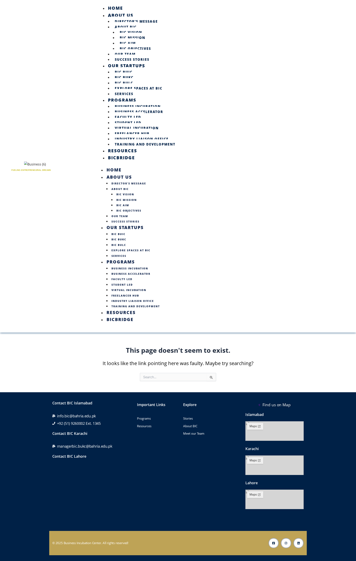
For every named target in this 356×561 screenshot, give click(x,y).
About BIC (126, 27)
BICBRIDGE (121, 158)
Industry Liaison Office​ (142, 139)
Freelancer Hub (132, 133)
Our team (125, 54)
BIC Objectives (135, 48)
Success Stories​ (132, 59)
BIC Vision (131, 32)
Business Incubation (138, 106)
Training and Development (145, 144)
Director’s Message (136, 21)
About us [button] (119, 177)
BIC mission (132, 37)
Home (115, 8)
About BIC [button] (120, 189)
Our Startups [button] (125, 227)
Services (124, 94)
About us (120, 15)
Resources (122, 151)
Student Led (128, 122)
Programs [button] (121, 262)
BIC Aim (128, 43)
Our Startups (126, 66)
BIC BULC (124, 83)
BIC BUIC (123, 72)
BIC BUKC (124, 77)
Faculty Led (128, 117)
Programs (122, 100)
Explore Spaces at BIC (138, 88)
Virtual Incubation (137, 128)
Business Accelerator (139, 111)
